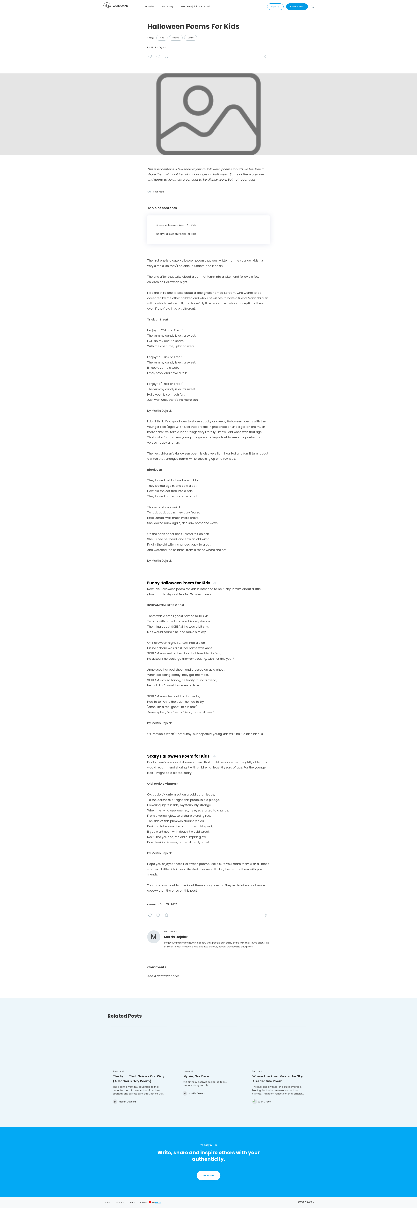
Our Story (167, 6)
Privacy (120, 1202)
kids (162, 37)
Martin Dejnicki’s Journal (195, 6)
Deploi (158, 1202)
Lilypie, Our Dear (196, 1076)
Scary (191, 37)
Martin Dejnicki (159, 47)
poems (176, 37)
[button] (151, 6)
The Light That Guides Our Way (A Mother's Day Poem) (138, 1078)
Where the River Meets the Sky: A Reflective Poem (278, 1078)
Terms (132, 1202)
